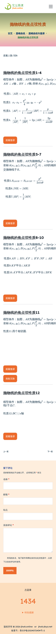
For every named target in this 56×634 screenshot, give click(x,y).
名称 (6, 479)
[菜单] (51, 6)
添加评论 (8, 525)
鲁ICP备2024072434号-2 (32, 630)
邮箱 (6, 494)
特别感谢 (29, 612)
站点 (5, 509)
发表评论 (10, 570)
